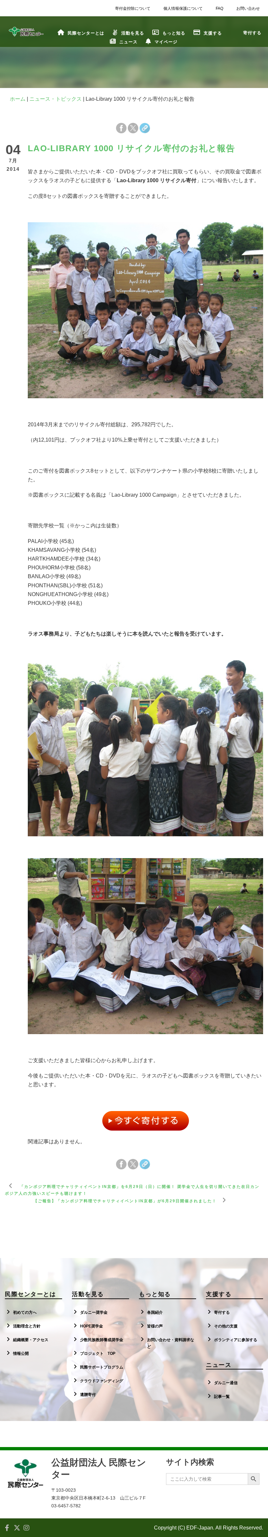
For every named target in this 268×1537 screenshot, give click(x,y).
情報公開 (21, 1353)
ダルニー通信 (226, 1383)
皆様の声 (155, 1326)
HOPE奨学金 (91, 1326)
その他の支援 (226, 1326)
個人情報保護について (183, 8)
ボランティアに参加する (235, 1340)
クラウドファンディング (101, 1381)
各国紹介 (155, 1312)
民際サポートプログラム (101, 1367)
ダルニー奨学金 (94, 1312)
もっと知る (173, 33)
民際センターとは (86, 33)
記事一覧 (222, 1396)
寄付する (222, 1312)
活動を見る (132, 33)
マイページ (166, 41)
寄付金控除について (132, 8)
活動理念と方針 (27, 1326)
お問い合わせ (248, 8)
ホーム (17, 99)
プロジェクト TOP (97, 1353)
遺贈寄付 (88, 1394)
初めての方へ (25, 1312)
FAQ (219, 8)
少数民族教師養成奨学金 (101, 1340)
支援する (213, 33)
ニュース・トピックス (55, 99)
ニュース (128, 41)
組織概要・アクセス (30, 1340)
